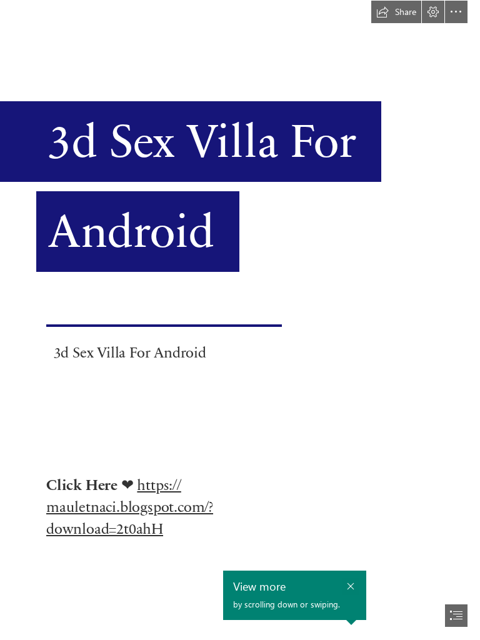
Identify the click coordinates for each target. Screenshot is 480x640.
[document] (240, 320)
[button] (396, 12)
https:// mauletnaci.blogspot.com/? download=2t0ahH (129, 506)
